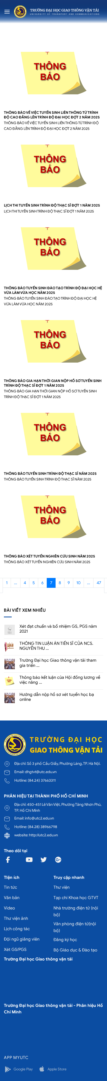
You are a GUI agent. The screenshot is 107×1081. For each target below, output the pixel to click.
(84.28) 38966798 (42, 826)
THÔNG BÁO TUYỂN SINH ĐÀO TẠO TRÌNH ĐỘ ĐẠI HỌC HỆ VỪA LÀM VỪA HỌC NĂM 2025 (53, 290)
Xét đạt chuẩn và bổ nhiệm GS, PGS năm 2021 (58, 629)
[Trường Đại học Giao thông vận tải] (56, 12)
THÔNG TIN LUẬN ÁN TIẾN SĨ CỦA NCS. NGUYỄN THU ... (56, 646)
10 (78, 582)
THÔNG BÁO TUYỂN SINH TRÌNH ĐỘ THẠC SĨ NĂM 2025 (50, 473)
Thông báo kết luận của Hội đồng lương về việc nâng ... (59, 680)
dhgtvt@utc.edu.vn (41, 771)
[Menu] (7, 11)
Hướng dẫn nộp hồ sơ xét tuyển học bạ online (56, 697)
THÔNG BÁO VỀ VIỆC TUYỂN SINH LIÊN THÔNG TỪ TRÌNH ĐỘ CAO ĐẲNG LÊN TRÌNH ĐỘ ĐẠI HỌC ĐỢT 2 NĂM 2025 (52, 114)
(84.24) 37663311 (42, 780)
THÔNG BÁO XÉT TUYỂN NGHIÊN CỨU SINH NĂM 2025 (49, 556)
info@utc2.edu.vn (39, 818)
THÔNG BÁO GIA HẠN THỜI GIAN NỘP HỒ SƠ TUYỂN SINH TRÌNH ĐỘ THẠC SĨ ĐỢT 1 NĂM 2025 (53, 383)
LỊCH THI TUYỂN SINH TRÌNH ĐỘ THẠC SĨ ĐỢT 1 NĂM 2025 (52, 205)
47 (99, 582)
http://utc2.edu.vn (43, 835)
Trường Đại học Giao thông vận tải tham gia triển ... (57, 663)
